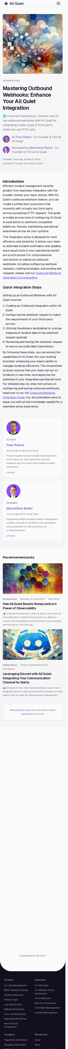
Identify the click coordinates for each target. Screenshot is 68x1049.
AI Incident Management (47, 1007)
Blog (37, 1044)
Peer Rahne (24, 137)
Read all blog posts (20, 710)
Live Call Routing (13, 1004)
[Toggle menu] (58, 3)
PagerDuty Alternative (15, 1040)
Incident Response (13, 995)
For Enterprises (43, 998)
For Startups (41, 985)
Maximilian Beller (41, 147)
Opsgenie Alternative (15, 1044)
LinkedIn (10, 472)
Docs (37, 1040)
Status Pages (11, 999)
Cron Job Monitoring (15, 1014)
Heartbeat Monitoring (15, 1018)
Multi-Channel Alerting (16, 990)
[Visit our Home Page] (14, 3)
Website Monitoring (14, 1009)
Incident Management (46, 1012)
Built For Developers (45, 1003)
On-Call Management (15, 985)
